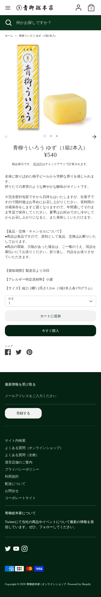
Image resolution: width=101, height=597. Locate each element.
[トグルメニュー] (8, 7)
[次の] (94, 136)
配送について (15, 484)
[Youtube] (16, 549)
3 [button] (57, 136)
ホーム (9, 35)
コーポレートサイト (20, 498)
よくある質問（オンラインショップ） (34, 448)
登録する (23, 413)
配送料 (37, 164)
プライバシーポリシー (22, 469)
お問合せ (12, 491)
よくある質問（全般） (22, 455)
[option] (50, 87)
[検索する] (8, 23)
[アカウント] (78, 5)
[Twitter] (8, 549)
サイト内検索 (15, 440)
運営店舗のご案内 (18, 462)
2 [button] (51, 136)
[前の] (6, 136)
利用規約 (12, 476)
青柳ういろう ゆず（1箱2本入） (38, 35)
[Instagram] (24, 549)
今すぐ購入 (50, 331)
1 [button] (44, 136)
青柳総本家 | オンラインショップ (46, 584)
